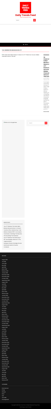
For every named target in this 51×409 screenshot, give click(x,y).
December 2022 (5, 342)
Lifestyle (4, 392)
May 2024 (4, 310)
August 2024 (5, 304)
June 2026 (4, 263)
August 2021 (4, 368)
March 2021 (4, 378)
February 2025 (5, 293)
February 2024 (5, 316)
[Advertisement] (25, 33)
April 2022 (4, 353)
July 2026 (4, 261)
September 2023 (6, 325)
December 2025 (5, 274)
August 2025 (5, 282)
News (3, 393)
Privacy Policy (37, 405)
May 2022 (4, 351)
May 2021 (4, 374)
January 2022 (5, 359)
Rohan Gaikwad (47, 78)
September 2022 (6, 348)
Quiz (3, 395)
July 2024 (4, 306)
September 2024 (6, 303)
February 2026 (5, 271)
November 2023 (5, 321)
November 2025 (5, 276)
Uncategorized (5, 399)
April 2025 (4, 289)
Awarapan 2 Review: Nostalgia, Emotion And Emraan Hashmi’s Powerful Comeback (13, 245)
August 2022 (4, 350)
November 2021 (5, 363)
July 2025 (4, 284)
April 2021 (4, 376)
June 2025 (4, 286)
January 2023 (5, 340)
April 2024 (4, 312)
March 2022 (4, 355)
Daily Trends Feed (25, 15)
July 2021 (4, 370)
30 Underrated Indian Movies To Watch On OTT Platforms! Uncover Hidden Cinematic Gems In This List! (47, 66)
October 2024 (5, 301)
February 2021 (5, 380)
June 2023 (4, 331)
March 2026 (4, 269)
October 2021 (5, 365)
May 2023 (4, 333)
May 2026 (4, 265)
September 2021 (5, 366)
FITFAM (3, 390)
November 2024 (5, 299)
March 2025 (4, 291)
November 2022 (5, 344)
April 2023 (4, 335)
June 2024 (4, 308)
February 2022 (5, 357)
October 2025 (5, 278)
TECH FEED (4, 397)
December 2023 (5, 319)
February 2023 (5, 338)
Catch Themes (28, 407)
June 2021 (4, 372)
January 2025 (5, 295)
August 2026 (5, 259)
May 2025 (4, 288)
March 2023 (4, 336)
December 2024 (5, 297)
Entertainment (47, 54)
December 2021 (5, 361)
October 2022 (5, 346)
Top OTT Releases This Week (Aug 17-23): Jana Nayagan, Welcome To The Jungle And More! (12, 239)
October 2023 (5, 323)
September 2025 (6, 280)
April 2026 (4, 267)
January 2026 (5, 272)
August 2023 (5, 327)
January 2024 (5, 318)
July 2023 (4, 329)
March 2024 (4, 314)
